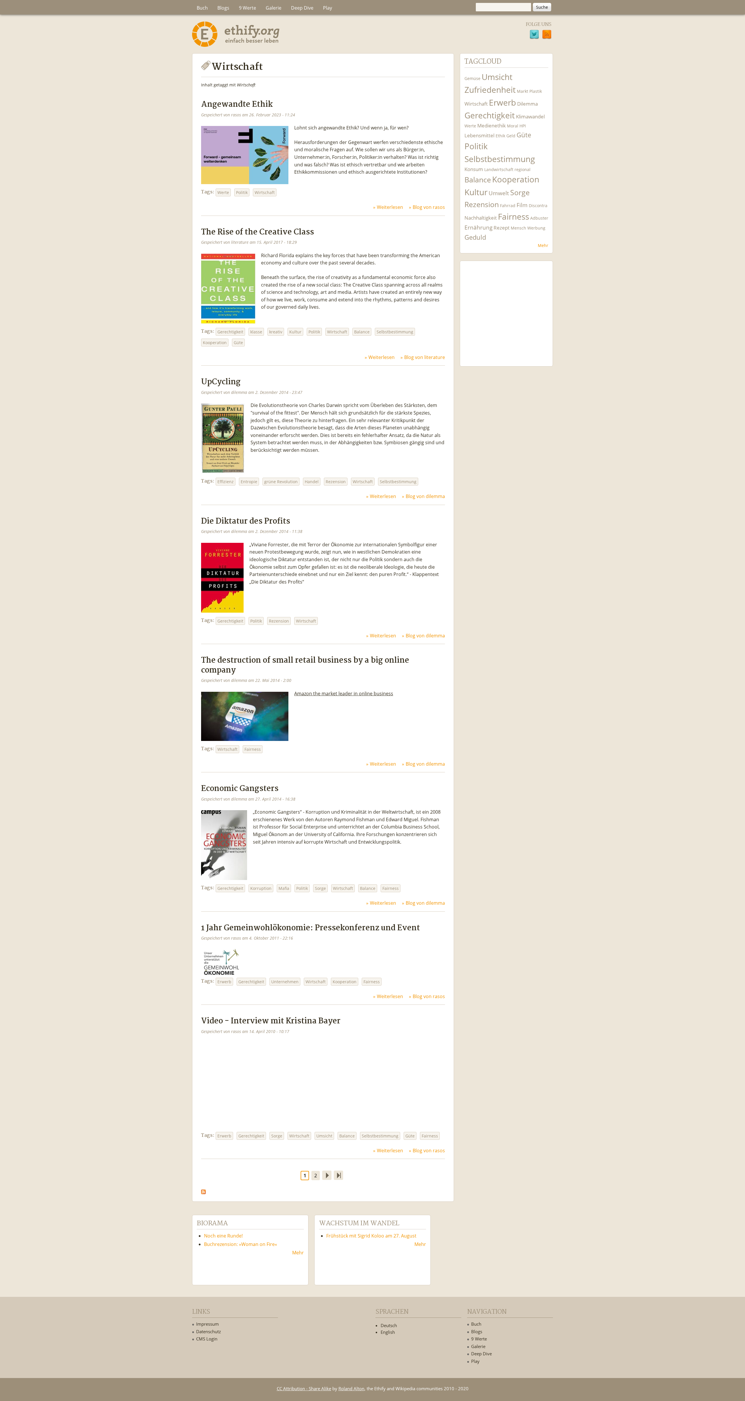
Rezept (502, 227)
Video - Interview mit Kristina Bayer (270, 1021)
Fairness (252, 749)
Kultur (295, 332)
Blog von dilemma (425, 496)
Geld (510, 135)
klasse (256, 332)
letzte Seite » (338, 1175)
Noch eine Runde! (223, 1236)
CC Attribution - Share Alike (304, 1388)
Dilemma (527, 103)
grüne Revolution (281, 481)
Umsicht (324, 1136)
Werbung (536, 228)
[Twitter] (534, 35)
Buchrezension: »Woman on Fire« (240, 1244)
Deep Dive (302, 8)
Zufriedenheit (490, 89)
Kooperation (215, 342)
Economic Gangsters (240, 789)
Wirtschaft (265, 192)
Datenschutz (208, 1331)
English (388, 1332)
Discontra (538, 205)
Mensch (518, 228)
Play (327, 8)
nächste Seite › (326, 1175)
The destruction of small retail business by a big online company (305, 665)
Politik (242, 192)
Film (522, 205)
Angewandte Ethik (237, 104)
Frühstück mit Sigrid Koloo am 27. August (371, 1236)
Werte (223, 192)
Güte (238, 342)
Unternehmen (285, 981)
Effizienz (225, 481)
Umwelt (499, 193)
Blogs (223, 8)
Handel (312, 481)
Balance (362, 332)
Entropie (249, 481)
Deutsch (389, 1325)
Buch (202, 8)
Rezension (336, 481)
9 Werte (247, 8)
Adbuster (539, 218)
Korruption (261, 888)
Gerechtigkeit (230, 332)
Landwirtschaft (498, 169)
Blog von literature (424, 357)
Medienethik (491, 125)
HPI (522, 126)
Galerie (273, 8)
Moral (512, 126)
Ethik (500, 135)
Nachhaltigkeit (480, 217)
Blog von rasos (429, 207)
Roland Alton (351, 1388)
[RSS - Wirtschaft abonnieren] (203, 1190)
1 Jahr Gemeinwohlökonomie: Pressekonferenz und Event (310, 928)
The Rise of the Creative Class (257, 232)
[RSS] (546, 35)
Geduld (475, 237)
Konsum (473, 169)
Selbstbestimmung (395, 332)
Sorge (320, 888)
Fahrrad (507, 205)
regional (523, 169)
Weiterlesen (390, 207)
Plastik (535, 91)
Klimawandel (530, 116)
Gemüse (472, 78)
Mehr (543, 245)
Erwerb (224, 981)
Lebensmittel (479, 135)
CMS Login (206, 1339)
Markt (522, 91)
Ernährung (478, 227)
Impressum (207, 1324)
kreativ (275, 332)
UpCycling (221, 382)
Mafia (284, 888)
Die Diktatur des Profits (245, 521)
